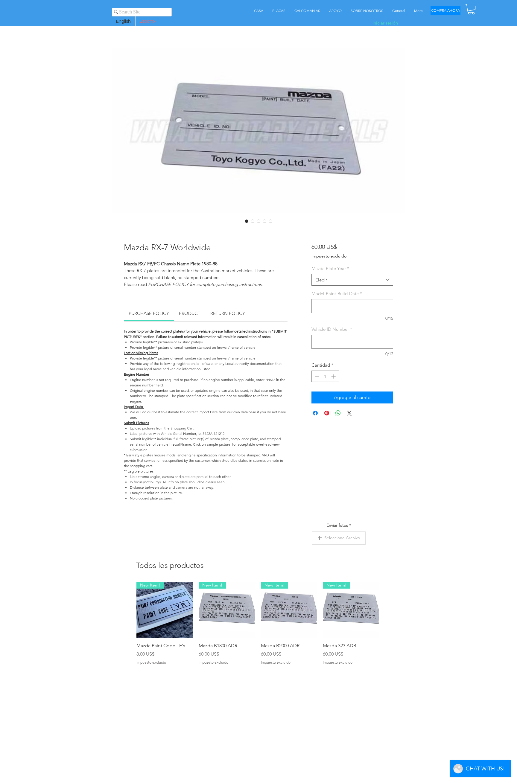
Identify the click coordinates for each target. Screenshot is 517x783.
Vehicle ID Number (331, 330)
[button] (471, 9)
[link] (149, 314)
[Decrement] (316, 377)
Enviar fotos (337, 526)
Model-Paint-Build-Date (336, 294)
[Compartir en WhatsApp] (338, 414)
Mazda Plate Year (330, 269)
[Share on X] (349, 414)
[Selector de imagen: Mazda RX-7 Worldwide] (247, 222)
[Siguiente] (387, 610)
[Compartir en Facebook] (315, 414)
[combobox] (352, 281)
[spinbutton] (325, 377)
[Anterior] (127, 610)
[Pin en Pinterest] (326, 414)
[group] (257, 624)
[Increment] (334, 377)
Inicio (130, 28)
